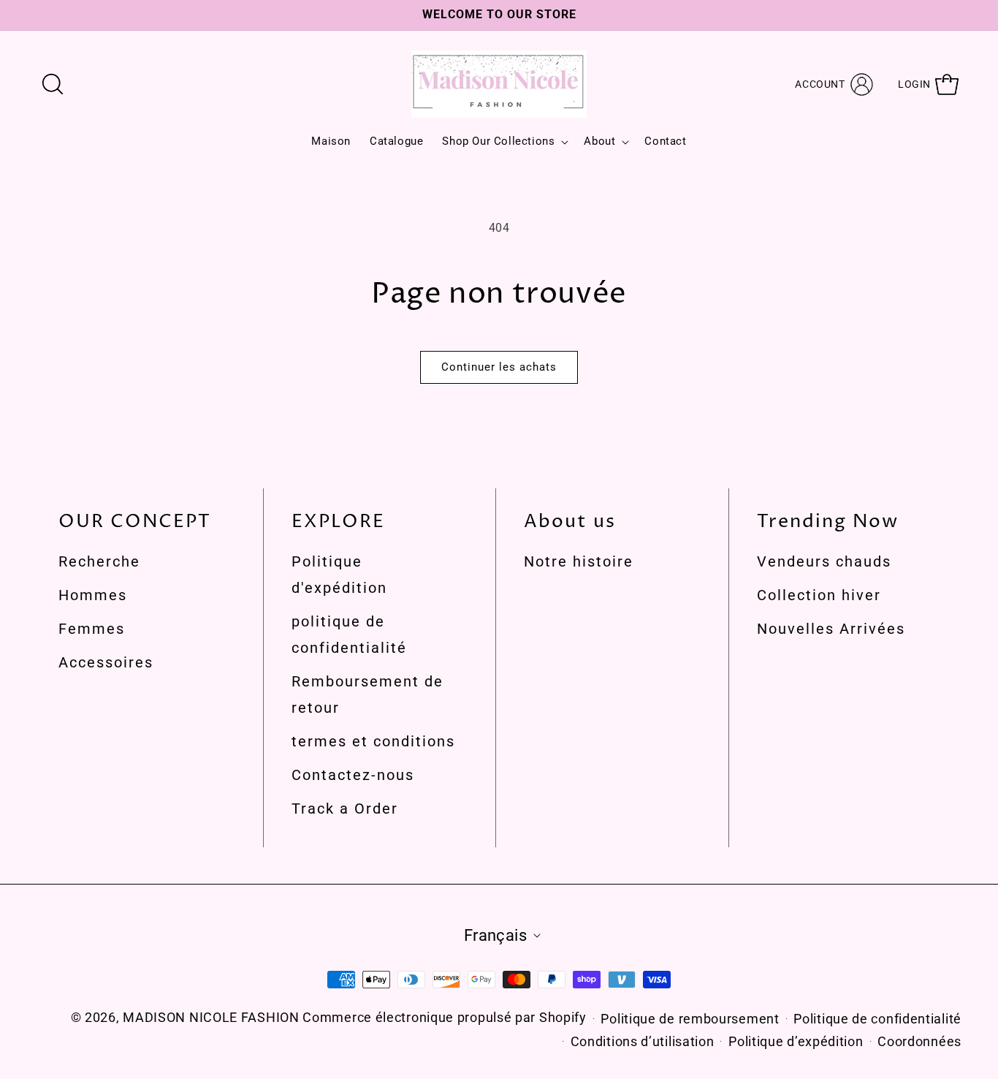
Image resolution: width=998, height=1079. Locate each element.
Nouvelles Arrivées (831, 628)
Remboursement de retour (367, 694)
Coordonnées (919, 1041)
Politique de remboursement (690, 1018)
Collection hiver (819, 595)
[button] (53, 84)
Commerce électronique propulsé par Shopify (444, 1017)
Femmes (91, 628)
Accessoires (105, 662)
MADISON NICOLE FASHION (212, 1017)
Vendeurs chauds (824, 561)
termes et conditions (373, 741)
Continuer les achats (499, 367)
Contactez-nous (353, 775)
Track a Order (345, 808)
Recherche (99, 561)
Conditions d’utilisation (643, 1041)
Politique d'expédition (339, 575)
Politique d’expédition (795, 1041)
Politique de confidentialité (877, 1018)
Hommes (92, 595)
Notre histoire (578, 561)
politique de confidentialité (349, 634)
